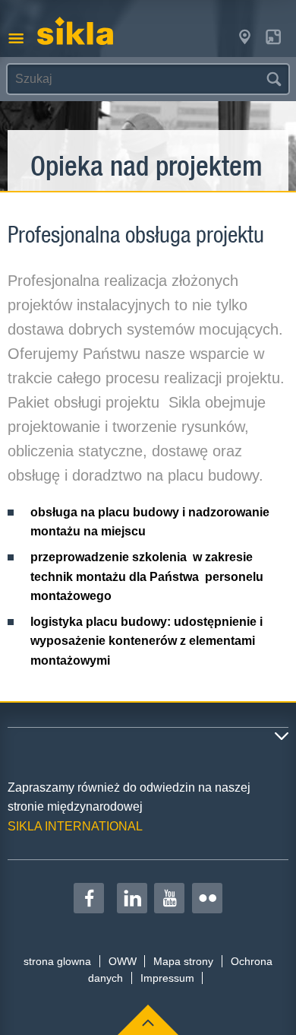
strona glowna (57, 961)
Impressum (167, 978)
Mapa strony (183, 961)
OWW (123, 961)
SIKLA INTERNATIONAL (75, 826)
